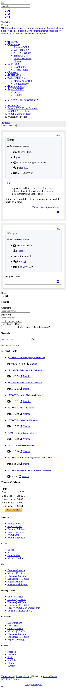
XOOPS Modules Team (19, 114)
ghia (18, 157)
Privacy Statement (22, 58)
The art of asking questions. (45, 207)
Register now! (24, 327)
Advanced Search (10, 345)
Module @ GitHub (23, 81)
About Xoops (14, 523)
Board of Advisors (16, 529)
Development (33, 30)
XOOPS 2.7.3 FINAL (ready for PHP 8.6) (27, 357)
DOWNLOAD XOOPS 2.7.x (25, 100)
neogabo (20, 250)
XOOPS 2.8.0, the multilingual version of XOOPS (30, 458)
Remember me (11, 321)
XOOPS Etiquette (16, 537)
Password (6, 314)
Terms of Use (7, 676)
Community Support (45, 28)
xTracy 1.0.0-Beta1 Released (21, 445)
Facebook (12, 651)
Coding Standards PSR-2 (19, 610)
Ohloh (10, 663)
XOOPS (14, 44)
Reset (18, 324)
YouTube (12, 660)
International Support (50, 30)
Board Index (20, 67)
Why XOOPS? (21, 50)
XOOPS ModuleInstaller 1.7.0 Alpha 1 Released (30, 470)
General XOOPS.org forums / (22, 108)
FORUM (15, 64)
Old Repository (21, 83)
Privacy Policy (23, 676)
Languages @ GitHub (18, 578)
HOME (14, 41)
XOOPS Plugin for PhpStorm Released (26, 395)
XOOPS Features (22, 53)
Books (10, 549)
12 (59, 229)
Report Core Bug (15, 639)
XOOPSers (13, 535)
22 (25, 261)
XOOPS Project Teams (18, 111)
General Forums (26, 28)
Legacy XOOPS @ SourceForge (23, 608)
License (17, 61)
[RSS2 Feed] (10, 679)
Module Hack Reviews (12, 33)
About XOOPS (21, 47)
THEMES (15, 75)
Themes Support (18, 30)
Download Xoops (16, 570)
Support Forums (15, 581)
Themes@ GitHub (16, 576)
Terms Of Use (21, 55)
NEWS (14, 72)
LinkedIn (12, 654)
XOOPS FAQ (17, 86)
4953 (26, 167)
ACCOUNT (17, 89)
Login (17, 92)
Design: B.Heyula (33, 684)
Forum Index (11, 28)
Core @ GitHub (15, 596)
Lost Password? (42, 327)
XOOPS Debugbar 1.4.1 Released (23, 420)
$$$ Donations (14, 622)
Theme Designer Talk (35, 33)
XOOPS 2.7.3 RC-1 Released (21, 408)
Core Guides (13, 555)
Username (6, 307)
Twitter (10, 665)
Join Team (12, 625)
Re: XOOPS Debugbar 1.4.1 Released (25, 370)
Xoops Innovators (16, 532)
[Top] (58, 212)
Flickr (10, 657)
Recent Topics (21, 69)
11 (59, 135)
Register (18, 95)
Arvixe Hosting (50, 676)
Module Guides (15, 558)
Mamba (33, 364)
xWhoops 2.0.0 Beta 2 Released (22, 433)
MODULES (17, 78)
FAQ (9, 552)
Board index (13, 105)
